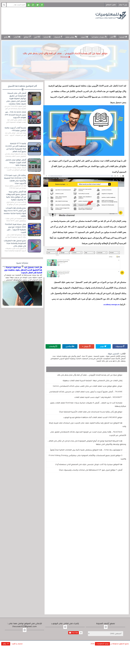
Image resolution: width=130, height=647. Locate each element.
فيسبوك (119, 346)
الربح (36, 37)
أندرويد (83, 37)
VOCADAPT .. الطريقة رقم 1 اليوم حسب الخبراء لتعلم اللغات (98, 397)
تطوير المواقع (111, 5)
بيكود (5, 644)
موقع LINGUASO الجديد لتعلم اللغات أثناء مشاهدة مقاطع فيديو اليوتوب (92, 417)
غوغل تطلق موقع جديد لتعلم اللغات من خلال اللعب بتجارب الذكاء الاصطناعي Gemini (87, 386)
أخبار (112, 37)
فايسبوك (57, 37)
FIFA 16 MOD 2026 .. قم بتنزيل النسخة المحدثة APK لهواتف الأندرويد (15, 115)
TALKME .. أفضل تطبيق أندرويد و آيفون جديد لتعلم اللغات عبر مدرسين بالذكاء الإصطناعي (85, 391)
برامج (6, 37)
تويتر (102, 346)
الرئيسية (122, 37)
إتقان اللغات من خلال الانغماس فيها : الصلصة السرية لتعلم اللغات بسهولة (92, 380)
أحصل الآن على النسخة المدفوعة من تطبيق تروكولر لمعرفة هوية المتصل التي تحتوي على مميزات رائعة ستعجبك (16, 98)
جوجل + (85, 346)
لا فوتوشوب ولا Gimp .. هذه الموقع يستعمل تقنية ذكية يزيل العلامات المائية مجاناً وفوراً (86, 450)
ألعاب (16, 37)
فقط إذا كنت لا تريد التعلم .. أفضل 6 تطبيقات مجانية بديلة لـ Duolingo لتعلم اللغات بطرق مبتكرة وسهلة (88, 404)
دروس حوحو (70, 37)
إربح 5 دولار (123, 5)
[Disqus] (87, 509)
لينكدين (69, 346)
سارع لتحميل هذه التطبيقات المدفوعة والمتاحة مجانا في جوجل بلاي (15, 243)
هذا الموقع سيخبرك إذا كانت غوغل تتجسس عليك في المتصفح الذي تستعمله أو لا (88, 464)
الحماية (46, 37)
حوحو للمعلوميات (102, 644)
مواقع (26, 37)
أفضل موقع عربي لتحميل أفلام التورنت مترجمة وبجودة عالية (15, 162)
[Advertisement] (50, 25)
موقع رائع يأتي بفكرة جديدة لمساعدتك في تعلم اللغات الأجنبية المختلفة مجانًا (90, 412)
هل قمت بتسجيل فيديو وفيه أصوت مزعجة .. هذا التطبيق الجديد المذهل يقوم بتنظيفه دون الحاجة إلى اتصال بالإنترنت (23, 270)
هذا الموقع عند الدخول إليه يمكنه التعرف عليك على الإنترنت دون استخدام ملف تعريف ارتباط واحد (87, 424)
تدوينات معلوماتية (98, 37)
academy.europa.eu (111, 304)
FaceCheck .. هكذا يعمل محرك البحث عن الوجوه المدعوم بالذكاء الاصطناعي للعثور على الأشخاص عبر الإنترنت (88, 433)
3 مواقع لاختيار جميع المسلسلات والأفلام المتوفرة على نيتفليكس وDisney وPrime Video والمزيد (87, 457)
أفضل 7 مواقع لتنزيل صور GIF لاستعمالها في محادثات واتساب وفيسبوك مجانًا (90, 470)
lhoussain (64, 57)
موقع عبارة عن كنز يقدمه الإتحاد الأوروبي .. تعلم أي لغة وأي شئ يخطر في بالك (89, 375)
